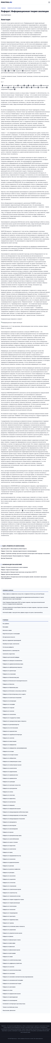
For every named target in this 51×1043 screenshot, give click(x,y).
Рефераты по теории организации (11, 902)
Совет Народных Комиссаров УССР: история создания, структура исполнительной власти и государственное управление (24, 603)
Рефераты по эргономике (9, 987)
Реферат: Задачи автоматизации (9, 569)
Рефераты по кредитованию (10, 771)
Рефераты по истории (8, 751)
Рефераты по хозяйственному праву (12, 960)
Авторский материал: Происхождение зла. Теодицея (15, 556)
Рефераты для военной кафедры (11, 657)
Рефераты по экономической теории (12, 983)
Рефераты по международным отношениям (14, 818)
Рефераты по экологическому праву (12, 970)
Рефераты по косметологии (10, 768)
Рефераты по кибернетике (9, 758)
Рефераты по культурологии (10, 788)
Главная (3, 8)
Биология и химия (7, 630)
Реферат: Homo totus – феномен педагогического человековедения (19, 551)
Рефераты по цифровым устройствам (12, 963)
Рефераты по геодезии (8, 707)
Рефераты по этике (7, 990)
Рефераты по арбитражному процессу (12, 667)
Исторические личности (9, 637)
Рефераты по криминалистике (10, 775)
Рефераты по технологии (9, 909)
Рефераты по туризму (8, 923)
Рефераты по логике (8, 791)
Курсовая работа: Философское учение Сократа (14, 548)
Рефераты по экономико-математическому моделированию (18, 976)
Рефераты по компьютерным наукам (12, 765)
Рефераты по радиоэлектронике (11, 862)
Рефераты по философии (14, 8)
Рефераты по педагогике (9, 845)
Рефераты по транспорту (9, 916)
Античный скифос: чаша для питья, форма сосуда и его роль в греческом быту (23, 612)
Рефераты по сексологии (9, 876)
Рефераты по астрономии (9, 674)
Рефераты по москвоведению (10, 828)
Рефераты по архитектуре (9, 670)
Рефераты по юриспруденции (10, 997)
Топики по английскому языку (10, 1007)
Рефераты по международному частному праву (15, 815)
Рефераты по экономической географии (13, 980)
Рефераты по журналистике (10, 731)
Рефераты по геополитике (9, 714)
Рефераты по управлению (9, 929)
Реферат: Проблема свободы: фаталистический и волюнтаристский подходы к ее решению (25, 553)
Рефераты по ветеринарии (9, 701)
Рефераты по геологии (8, 711)
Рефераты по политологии (9, 849)
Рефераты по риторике (8, 872)
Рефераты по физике (8, 936)
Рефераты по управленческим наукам (12, 933)
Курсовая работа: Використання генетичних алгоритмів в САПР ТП (19, 572)
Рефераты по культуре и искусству (12, 785)
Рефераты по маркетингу (9, 798)
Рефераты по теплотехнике (10, 906)
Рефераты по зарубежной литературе (12, 734)
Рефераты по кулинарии (9, 781)
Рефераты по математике (9, 802)
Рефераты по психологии (9, 859)
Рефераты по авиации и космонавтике (12, 660)
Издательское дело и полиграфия (11, 633)
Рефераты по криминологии (10, 778)
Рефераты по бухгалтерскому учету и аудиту (14, 694)
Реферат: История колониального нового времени (14, 567)
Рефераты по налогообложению (11, 839)
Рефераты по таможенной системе (11, 896)
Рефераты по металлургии (9, 825)
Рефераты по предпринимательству (12, 855)
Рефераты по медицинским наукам (12, 808)
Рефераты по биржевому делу (10, 687)
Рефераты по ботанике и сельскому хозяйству (14, 691)
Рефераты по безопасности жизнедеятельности (15, 680)
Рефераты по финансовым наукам (11, 950)
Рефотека (6, 2)
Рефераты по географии (9, 704)
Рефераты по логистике (9, 795)
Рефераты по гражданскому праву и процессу (14, 721)
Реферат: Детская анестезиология (10, 574)
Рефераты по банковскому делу (11, 677)
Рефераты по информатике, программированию (15, 748)
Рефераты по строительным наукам (12, 889)
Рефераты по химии (8, 956)
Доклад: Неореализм (6, 558)
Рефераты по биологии (8, 684)
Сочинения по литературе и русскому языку (14, 1003)
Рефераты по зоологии (8, 738)
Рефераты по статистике (9, 882)
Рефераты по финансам (9, 946)
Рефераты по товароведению (10, 913)
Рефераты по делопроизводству (11, 724)
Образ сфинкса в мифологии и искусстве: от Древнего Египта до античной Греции (23, 594)
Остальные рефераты (8, 647)
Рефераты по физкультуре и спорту (12, 939)
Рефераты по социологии (9, 879)
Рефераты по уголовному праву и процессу (14, 926)
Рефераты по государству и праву (11, 717)
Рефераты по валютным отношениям (12, 697)
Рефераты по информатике (9, 744)
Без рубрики (6, 623)
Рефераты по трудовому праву (10, 919)
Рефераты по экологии (8, 966)
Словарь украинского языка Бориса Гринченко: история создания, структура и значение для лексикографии (25, 608)
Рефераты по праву (8, 852)
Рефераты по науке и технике (10, 842)
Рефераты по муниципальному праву (12, 835)
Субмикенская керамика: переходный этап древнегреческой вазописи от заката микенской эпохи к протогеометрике (23, 598)
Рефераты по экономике (9, 973)
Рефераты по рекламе (8, 865)
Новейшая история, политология (11, 643)
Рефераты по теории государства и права (13, 899)
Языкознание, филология (9, 1010)
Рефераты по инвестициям (9, 741)
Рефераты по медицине (9, 805)
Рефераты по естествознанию (10, 727)
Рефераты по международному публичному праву (15, 812)
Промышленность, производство (11, 650)
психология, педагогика (9, 653)
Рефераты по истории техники (10, 754)
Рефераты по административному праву (13, 664)
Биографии (5, 627)
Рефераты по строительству (10, 892)
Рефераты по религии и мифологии (11, 869)
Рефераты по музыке (8, 832)
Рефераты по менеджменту (10, 822)
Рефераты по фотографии (9, 953)
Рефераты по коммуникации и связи (12, 761)
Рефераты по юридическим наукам (12, 993)
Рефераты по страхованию (9, 886)
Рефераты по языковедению (10, 1000)
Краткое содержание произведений (12, 640)
